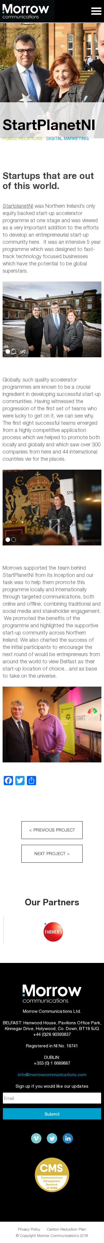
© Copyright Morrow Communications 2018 (52, 1235)
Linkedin (67, 1138)
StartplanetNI (18, 206)
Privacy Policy (29, 1229)
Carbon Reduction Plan (66, 1229)
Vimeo (36, 1138)
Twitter (52, 1138)
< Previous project (52, 830)
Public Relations (22, 138)
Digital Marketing (68, 138)
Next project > (52, 853)
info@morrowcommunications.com (52, 1074)
